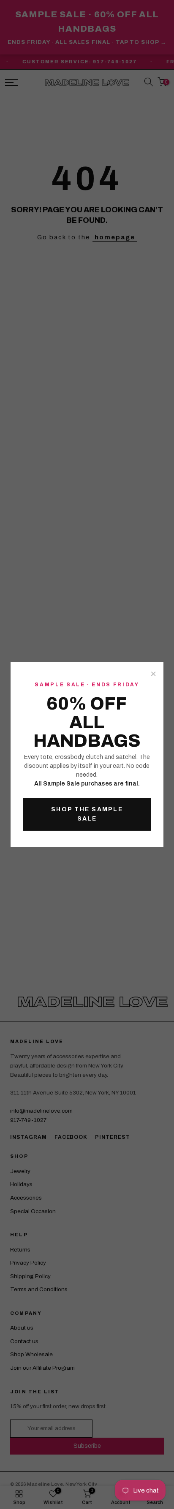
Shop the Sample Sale (87, 814)
